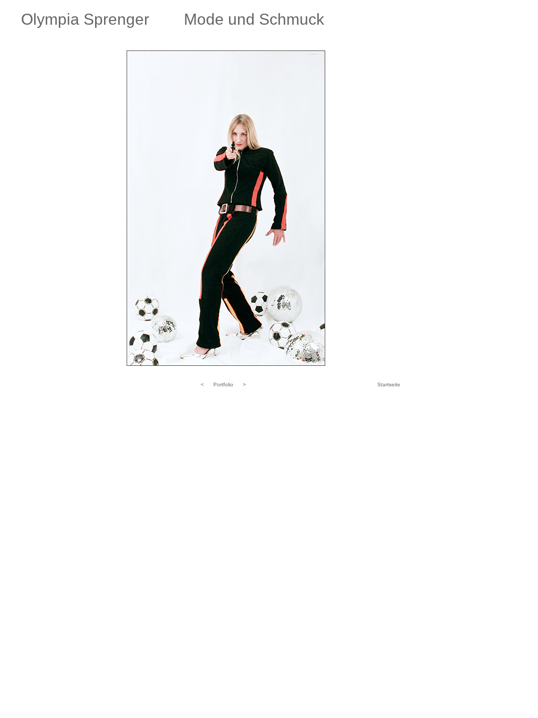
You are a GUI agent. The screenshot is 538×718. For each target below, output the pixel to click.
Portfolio (223, 384)
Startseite (388, 384)
